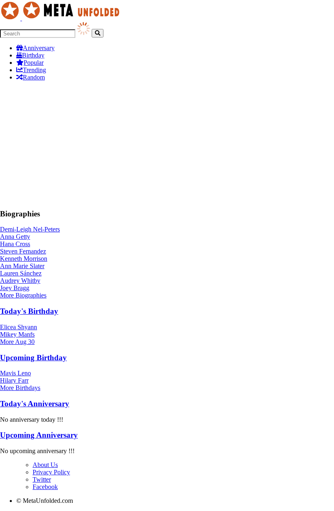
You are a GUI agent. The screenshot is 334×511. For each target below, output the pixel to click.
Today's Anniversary (34, 403)
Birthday (33, 55)
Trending (34, 69)
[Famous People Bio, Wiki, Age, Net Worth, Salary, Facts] (62, 18)
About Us (45, 464)
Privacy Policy (51, 472)
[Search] (97, 33)
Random (34, 77)
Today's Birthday (29, 311)
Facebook (45, 486)
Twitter (42, 479)
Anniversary (39, 47)
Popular (34, 62)
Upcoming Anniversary (39, 435)
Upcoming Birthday (33, 357)
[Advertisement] (167, 145)
